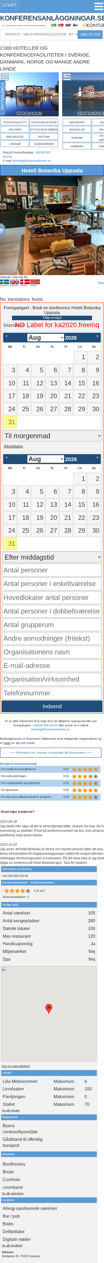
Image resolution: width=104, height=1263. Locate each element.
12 (39, 383)
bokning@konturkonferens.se (32, 160)
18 (25, 395)
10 (11, 383)
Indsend (52, 706)
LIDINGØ (15, 143)
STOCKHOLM (29, 113)
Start (9, 5)
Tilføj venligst (52, 318)
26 (39, 409)
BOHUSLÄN (77, 129)
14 (67, 383)
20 (53, 395)
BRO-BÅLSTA (14, 136)
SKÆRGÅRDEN (44, 143)
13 (53, 383)
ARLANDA (15, 129)
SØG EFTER (90, 35)
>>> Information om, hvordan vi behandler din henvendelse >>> (50, 752)
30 (95, 409)
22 (81, 395)
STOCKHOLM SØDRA (44, 129)
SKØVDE (77, 137)
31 (11, 422)
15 (81, 383)
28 (67, 409)
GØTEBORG (77, 122)
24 (11, 409)
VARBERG (76, 146)
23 (95, 395)
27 (53, 409)
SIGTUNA (44, 136)
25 (25, 409)
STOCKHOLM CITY (15, 122)
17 (11, 395)
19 (39, 395)
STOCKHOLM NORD (44, 122)
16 (95, 383)
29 (81, 409)
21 (67, 395)
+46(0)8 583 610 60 (45, 725)
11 (26, 383)
